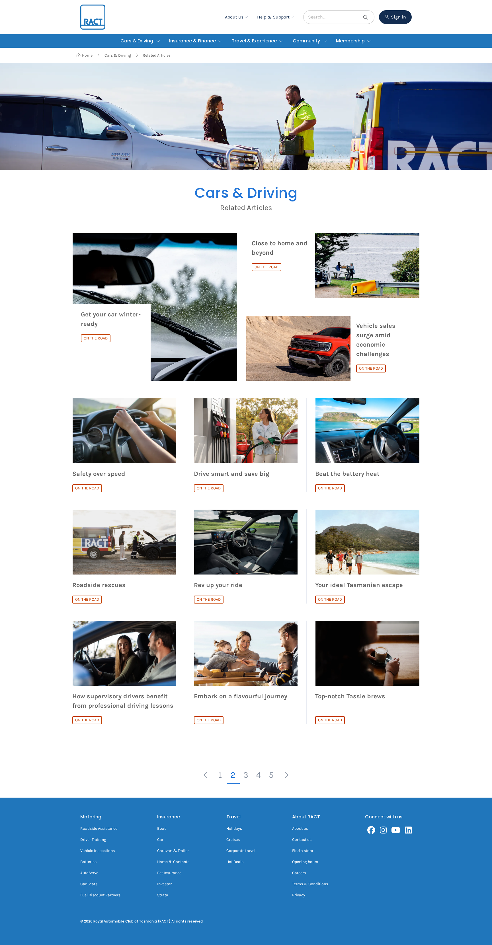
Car (160, 839)
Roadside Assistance (98, 828)
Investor (164, 884)
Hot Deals (234, 861)
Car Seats (88, 884)
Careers (299, 872)
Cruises (233, 839)
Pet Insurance (169, 872)
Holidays (234, 828)
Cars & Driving (117, 55)
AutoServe (89, 872)
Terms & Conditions (310, 884)
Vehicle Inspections (97, 850)
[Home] (92, 17)
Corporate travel (240, 850)
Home (87, 55)
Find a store (302, 850)
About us (300, 828)
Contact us (301, 839)
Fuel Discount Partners (100, 895)
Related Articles (157, 55)
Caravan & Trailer (173, 850)
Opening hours (305, 861)
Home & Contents (173, 861)
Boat (161, 828)
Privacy (298, 895)
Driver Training (93, 839)
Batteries (88, 861)
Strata (162, 895)
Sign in (398, 17)
